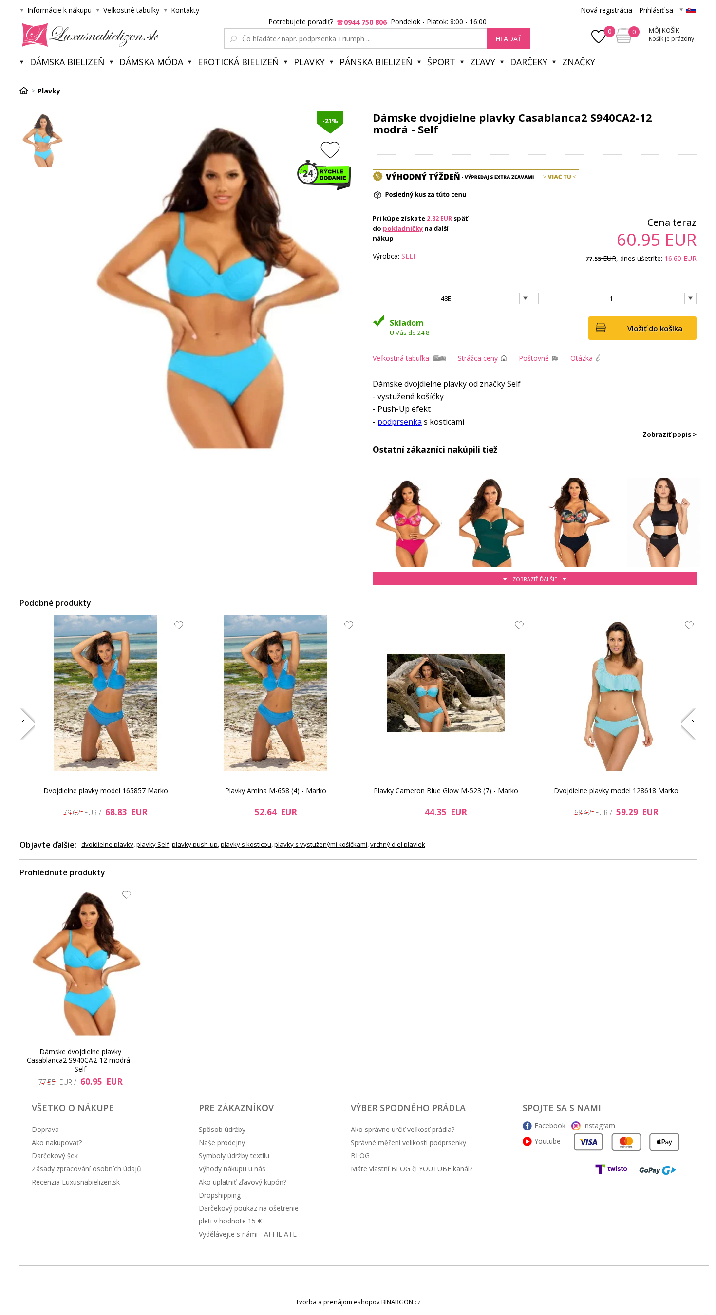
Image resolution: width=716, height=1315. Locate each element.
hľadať (508, 38)
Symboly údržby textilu (234, 1155)
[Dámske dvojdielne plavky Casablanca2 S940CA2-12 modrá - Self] (83, 963)
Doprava (45, 1129)
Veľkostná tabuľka (401, 358)
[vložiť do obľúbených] (330, 150)
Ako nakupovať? (57, 1142)
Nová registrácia (606, 10)
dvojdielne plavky (107, 844)
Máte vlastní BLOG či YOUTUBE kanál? (411, 1168)
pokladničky (403, 228)
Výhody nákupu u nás (232, 1168)
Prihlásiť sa (656, 10)
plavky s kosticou (246, 844)
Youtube (547, 1141)
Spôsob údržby (222, 1129)
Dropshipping (220, 1195)
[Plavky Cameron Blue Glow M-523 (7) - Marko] (446, 693)
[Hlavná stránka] (27, 90)
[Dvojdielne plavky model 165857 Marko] (106, 693)
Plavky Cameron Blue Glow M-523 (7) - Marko (446, 790)
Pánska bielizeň (376, 62)
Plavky (309, 62)
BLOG (360, 1155)
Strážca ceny (478, 358)
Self (409, 255)
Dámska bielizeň (67, 62)
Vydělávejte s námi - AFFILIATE (248, 1234)
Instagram (599, 1125)
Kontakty (185, 10)
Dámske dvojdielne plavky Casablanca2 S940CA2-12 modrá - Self (80, 1060)
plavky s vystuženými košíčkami (320, 844)
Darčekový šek (55, 1155)
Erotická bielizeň (238, 62)
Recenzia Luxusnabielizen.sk (76, 1181)
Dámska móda (151, 62)
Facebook (549, 1125)
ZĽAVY (482, 62)
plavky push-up (195, 844)
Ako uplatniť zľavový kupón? (242, 1181)
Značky (578, 62)
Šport (441, 62)
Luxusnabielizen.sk (88, 35)
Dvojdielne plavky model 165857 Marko (105, 790)
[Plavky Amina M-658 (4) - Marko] (276, 693)
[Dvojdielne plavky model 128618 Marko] (616, 693)
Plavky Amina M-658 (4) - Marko (275, 790)
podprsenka (399, 421)
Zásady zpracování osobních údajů (86, 1168)
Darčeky (528, 62)
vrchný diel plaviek (397, 844)
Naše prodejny (222, 1142)
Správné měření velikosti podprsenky (408, 1142)
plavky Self (152, 844)
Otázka (581, 358)
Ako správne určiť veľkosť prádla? (402, 1129)
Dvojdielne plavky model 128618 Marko (616, 790)
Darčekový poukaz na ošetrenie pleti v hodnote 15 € (249, 1214)
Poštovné (534, 358)
